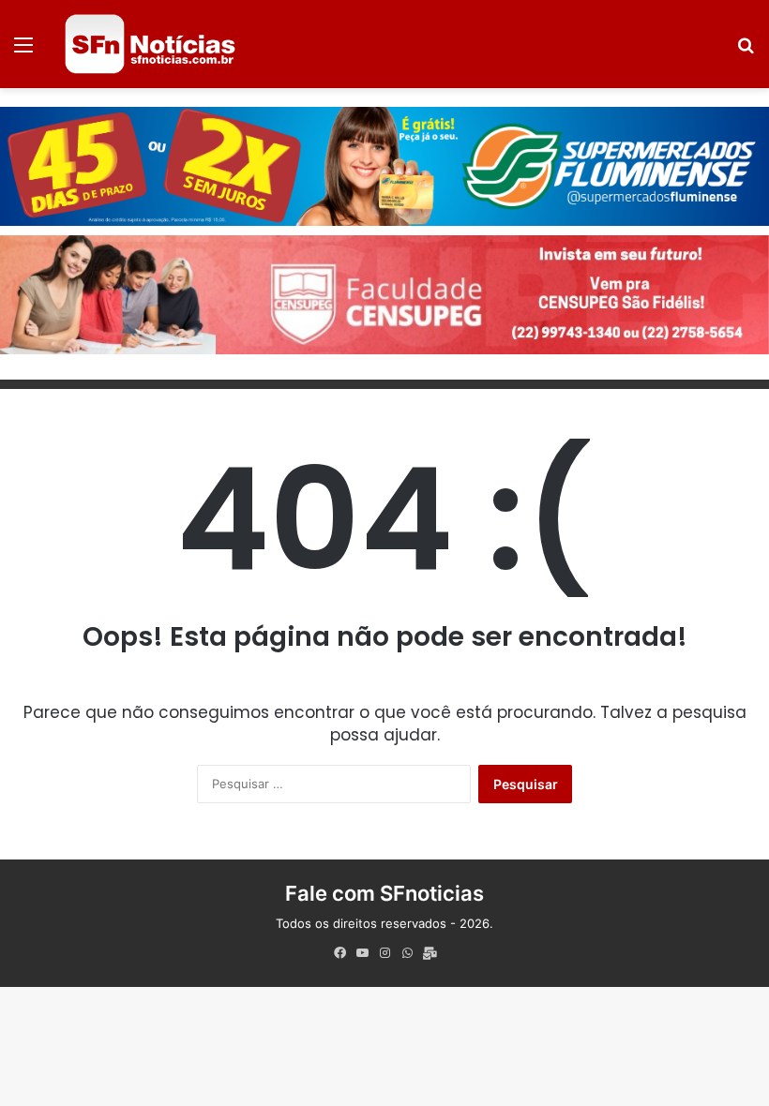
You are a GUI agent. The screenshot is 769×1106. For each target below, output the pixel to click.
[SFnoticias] (150, 44)
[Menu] (23, 51)
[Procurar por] (745, 51)
